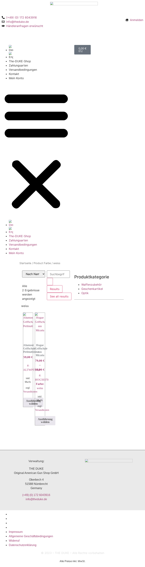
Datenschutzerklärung (22, 527)
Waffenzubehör (91, 284)
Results (54, 289)
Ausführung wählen (33, 402)
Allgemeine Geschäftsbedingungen (31, 518)
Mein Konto (16, 78)
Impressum (16, 514)
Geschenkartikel (92, 289)
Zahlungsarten (18, 65)
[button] (36, 150)
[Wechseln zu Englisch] (40, 55)
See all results (59, 296)
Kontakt (14, 74)
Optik (85, 293)
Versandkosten (30, 391)
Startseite (25, 263)
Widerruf (14, 523)
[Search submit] (50, 281)
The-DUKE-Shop (20, 61)
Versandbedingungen (23, 69)
